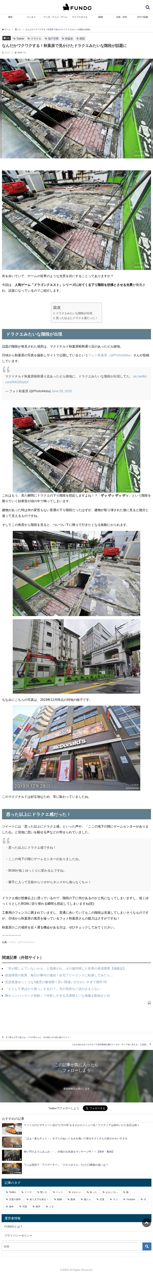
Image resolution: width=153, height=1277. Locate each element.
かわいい (76, 1192)
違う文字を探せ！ (39, 1199)
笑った (93, 1192)
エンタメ (31, 17)
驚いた (7, 38)
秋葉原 (69, 38)
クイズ (28, 1192)
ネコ (115, 1199)
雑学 (10, 17)
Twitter (20, 38)
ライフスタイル (79, 17)
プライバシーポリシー (18, 1235)
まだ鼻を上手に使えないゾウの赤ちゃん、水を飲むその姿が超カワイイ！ (38, 1037)
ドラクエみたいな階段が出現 (74, 313)
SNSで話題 (142, 17)
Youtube (130, 1199)
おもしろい (112, 1192)
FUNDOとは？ (13, 1226)
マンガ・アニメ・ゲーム (55, 17)
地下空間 (53, 38)
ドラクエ (36, 38)
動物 (100, 17)
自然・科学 (121, 17)
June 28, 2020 (62, 391)
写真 (24, 1206)
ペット (59, 1192)
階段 (82, 38)
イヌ (51, 1206)
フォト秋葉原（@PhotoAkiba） (110, 355)
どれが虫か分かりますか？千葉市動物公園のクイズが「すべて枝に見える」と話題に (110, 1044)
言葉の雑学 (15, 1199)
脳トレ (87, 1199)
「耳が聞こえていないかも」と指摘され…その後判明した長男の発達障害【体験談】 (65, 968)
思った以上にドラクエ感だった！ (77, 318)
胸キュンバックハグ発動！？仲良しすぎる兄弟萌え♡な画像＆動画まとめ (57, 995)
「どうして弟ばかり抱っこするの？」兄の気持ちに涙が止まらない (53, 988)
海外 (11, 1206)
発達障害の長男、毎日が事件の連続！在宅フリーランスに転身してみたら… (59, 975)
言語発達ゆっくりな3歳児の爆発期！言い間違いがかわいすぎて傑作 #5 (56, 982)
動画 (73, 1199)
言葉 (102, 1199)
